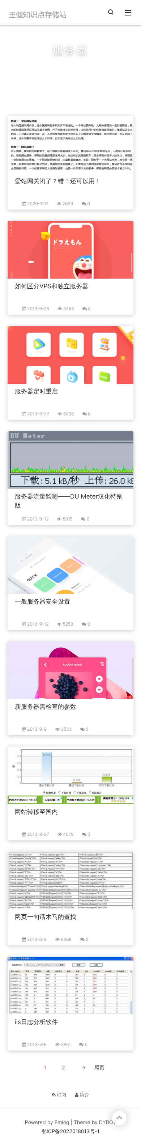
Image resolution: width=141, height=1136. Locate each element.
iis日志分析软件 (36, 1022)
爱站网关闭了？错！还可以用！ (58, 181)
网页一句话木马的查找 (45, 917)
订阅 (61, 1095)
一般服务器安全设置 (42, 601)
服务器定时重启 (36, 391)
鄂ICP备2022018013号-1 (70, 1131)
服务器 (56, 67)
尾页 (99, 1068)
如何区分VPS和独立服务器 (51, 286)
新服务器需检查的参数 (45, 707)
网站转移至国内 (36, 812)
